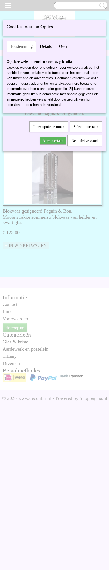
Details (46, 46)
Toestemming (21, 46)
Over (63, 46)
